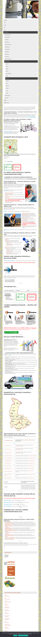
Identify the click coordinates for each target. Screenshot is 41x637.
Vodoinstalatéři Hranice (8, 445)
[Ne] (39, 634)
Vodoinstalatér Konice (30, 468)
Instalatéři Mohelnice (32, 117)
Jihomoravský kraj (7, 95)
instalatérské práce (28, 116)
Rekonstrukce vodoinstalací (9, 201)
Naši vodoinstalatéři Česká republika (12, 592)
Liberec (6, 612)
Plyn (4, 27)
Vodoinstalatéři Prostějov (8, 455)
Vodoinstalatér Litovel (30, 465)
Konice (7, 71)
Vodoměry (6, 238)
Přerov (7, 83)
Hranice (7, 66)
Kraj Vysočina (7, 622)
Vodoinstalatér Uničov (31, 463)
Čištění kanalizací (6, 229)
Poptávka (5, 100)
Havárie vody (7, 198)
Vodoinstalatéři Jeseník (8, 477)
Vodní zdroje (7, 247)
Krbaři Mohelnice (8, 534)
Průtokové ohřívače (9, 244)
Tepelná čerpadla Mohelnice (9, 535)
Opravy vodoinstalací (8, 196)
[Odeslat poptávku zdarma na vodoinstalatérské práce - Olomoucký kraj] (31, 296)
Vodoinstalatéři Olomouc (9, 440)
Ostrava (6, 600)
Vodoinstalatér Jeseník (30, 477)
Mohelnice (7, 78)
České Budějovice (7, 618)
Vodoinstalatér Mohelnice (32, 458)
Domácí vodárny (9, 252)
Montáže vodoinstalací (9, 194)
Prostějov (7, 80)
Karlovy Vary (6, 606)
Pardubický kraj (7, 46)
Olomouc (7, 63)
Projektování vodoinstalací (9, 192)
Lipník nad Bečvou (8, 73)
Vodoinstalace (6, 189)
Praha (5, 595)
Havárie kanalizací (25, 220)
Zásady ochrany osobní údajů (23, 635)
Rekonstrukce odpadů (26, 225)
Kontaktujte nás (8, 552)
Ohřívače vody (7, 240)
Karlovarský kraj (7, 49)
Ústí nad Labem (7, 615)
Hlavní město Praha (8, 34)
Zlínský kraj (6, 97)
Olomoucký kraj (7, 61)
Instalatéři (5, 20)
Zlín (5, 630)
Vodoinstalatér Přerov (19, 449)
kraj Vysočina (7, 56)
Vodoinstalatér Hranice (19, 446)
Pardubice (6, 627)
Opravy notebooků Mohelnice (10, 537)
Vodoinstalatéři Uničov (8, 463)
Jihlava (6, 621)
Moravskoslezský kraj (8, 59)
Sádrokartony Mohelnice (9, 525)
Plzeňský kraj (7, 51)
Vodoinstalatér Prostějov (32, 455)
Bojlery (7, 242)
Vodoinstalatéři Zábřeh (8, 460)
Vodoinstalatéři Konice (8, 468)
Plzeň (5, 603)
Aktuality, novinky (6, 102)
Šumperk (7, 88)
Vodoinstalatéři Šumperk (8, 452)
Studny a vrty (8, 249)
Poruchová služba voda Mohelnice (9, 260)
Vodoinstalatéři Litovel (8, 465)
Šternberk (7, 85)
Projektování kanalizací (26, 213)
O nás (5, 29)
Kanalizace (5, 211)
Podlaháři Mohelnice (8, 528)
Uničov (7, 90)
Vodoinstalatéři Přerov (8, 449)
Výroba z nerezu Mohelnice (9, 538)
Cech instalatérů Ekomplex (8, 131)
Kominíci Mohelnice (8, 532)
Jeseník (7, 68)
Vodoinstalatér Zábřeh (31, 460)
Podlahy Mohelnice (8, 527)
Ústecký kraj (6, 39)
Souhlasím (15, 635)
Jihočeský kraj (7, 54)
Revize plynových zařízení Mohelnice (11, 530)
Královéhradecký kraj (8, 44)
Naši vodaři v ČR (6, 32)
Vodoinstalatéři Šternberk (8, 471)
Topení (5, 25)
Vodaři (5, 178)
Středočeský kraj (7, 37)
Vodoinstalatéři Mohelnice (8, 458)
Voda (4, 22)
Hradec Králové (7, 624)
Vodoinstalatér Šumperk (19, 453)
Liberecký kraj (7, 42)
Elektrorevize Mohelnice (9, 529)
